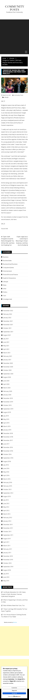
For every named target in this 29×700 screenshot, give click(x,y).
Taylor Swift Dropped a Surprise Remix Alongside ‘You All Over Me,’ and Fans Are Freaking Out (7, 241)
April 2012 (6, 510)
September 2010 (8, 567)
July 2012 (6, 500)
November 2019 (8, 402)
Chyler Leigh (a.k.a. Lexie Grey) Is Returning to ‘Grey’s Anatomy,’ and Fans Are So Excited (22, 241)
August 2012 (7, 496)
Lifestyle (6, 97)
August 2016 (7, 461)
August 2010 (7, 570)
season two (7, 105)
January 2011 (7, 553)
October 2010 (7, 563)
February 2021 (7, 356)
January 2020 (7, 395)
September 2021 (8, 332)
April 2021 (6, 349)
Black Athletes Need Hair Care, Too (14, 605)
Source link (4, 228)
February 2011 (7, 549)
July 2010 (6, 574)
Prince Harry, (18, 108)
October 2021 (7, 328)
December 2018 (8, 433)
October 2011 (7, 531)
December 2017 (8, 440)
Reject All (14, 690)
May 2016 (6, 472)
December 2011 (8, 524)
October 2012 (7, 489)
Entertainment (7, 271)
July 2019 (6, 416)
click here (13, 219)
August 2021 (7, 335)
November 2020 (8, 367)
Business (5, 257)
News (4, 285)
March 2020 (6, 388)
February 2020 (7, 391)
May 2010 (6, 581)
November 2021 (8, 325)
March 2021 (6, 353)
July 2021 (6, 339)
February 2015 (7, 486)
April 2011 (6, 542)
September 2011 (8, 535)
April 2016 (6, 475)
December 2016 (8, 447)
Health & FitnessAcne (9, 278)
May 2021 (6, 346)
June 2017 (6, 444)
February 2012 (7, 517)
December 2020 (8, 363)
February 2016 (7, 482)
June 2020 (6, 381)
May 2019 (6, 419)
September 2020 (8, 374)
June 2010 (6, 577)
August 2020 (7, 377)
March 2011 (6, 546)
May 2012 (6, 507)
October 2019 (7, 405)
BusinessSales (7, 260)
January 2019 (7, 430)
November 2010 (8, 560)
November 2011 (8, 528)
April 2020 (6, 384)
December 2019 (8, 398)
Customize (14, 687)
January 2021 (7, 360)
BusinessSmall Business (10, 264)
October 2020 (7, 370)
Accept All (14, 693)
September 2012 (8, 493)
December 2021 (8, 321)
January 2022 (7, 318)
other (4, 289)
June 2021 (6, 342)
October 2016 (7, 454)
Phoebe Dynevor (19, 118)
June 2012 (6, 503)
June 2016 (6, 468)
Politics (5, 292)
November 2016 (8, 451)
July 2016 (6, 465)
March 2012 (6, 514)
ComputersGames (8, 267)
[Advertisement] (14, 34)
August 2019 (7, 412)
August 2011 (7, 539)
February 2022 (7, 314)
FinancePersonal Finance (10, 274)
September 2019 (8, 409)
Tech (4, 296)
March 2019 (6, 426)
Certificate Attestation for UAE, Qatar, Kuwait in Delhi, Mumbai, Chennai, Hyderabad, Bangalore (13, 594)
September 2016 (8, 458)
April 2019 (6, 423)
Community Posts (14, 8)
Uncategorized (7, 299)
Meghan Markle (6, 108)
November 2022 (8, 311)
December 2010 (8, 556)
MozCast (15, 622)
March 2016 (6, 479)
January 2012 (7, 521)
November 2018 (8, 437)
